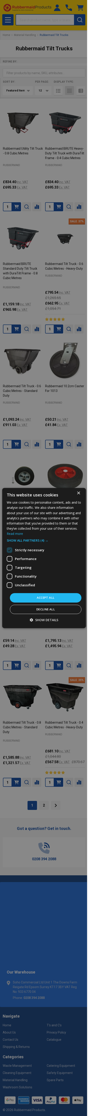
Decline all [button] (45, 609)
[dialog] (44, 558)
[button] (44, 540)
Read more (15, 533)
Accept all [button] (46, 598)
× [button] (78, 493)
